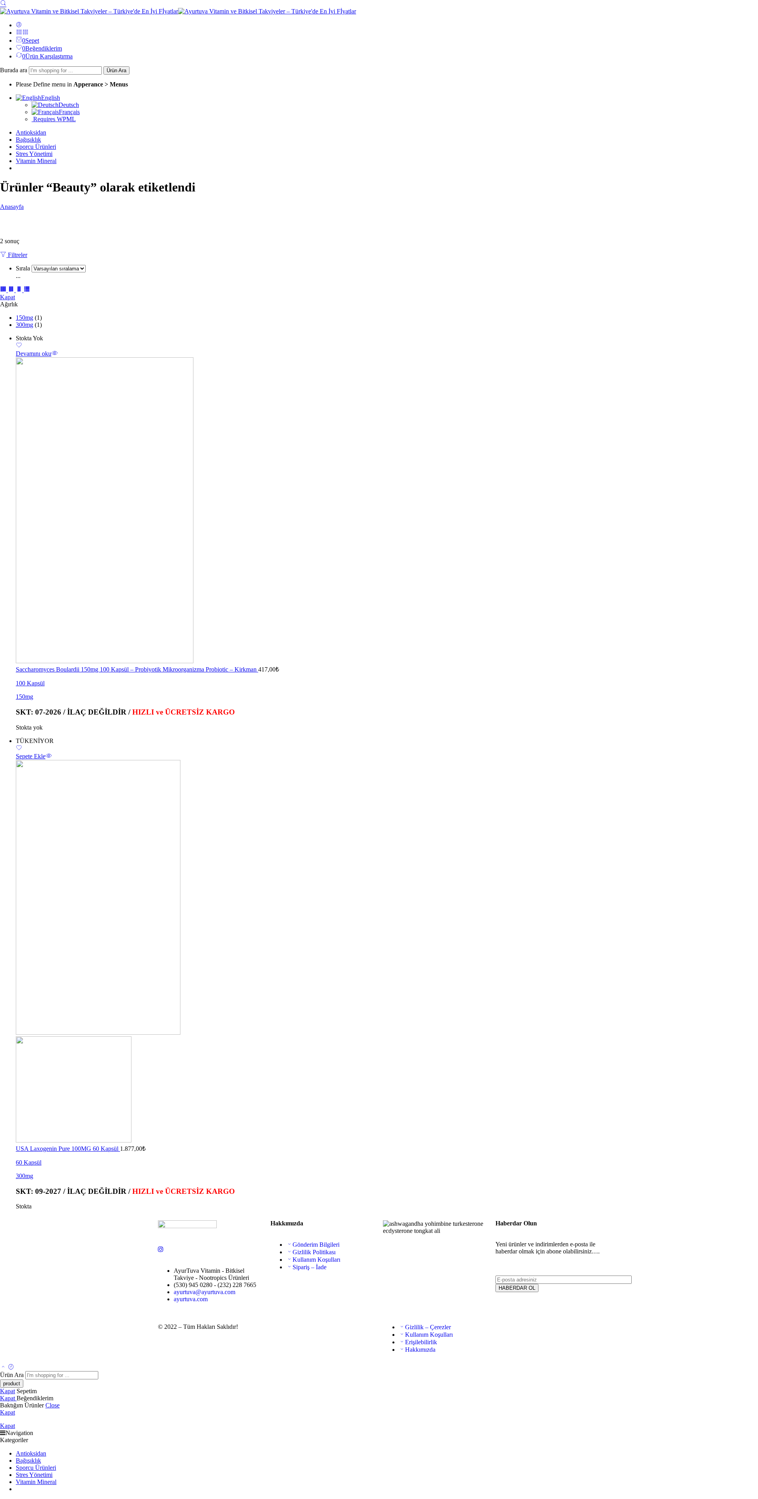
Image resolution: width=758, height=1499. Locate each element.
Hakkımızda (420, 1349)
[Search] (3, 3)
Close (52, 1405)
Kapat (7, 297)
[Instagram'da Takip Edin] (160, 1249)
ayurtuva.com (191, 1299)
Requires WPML (54, 119)
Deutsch (68, 104)
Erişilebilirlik (421, 1342)
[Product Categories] (19, 32)
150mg (24, 317)
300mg (24, 324)
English (50, 97)
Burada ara (14, 70)
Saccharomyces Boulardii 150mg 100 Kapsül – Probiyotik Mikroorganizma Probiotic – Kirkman (137, 669)
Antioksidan (31, 132)
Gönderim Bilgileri (316, 1244)
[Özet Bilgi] (54, 353)
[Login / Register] (19, 25)
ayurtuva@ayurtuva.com (204, 1292)
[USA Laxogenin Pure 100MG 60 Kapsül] (387, 952)
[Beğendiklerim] (19, 346)
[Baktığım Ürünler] (11, 1367)
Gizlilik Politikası (314, 1252)
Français (69, 112)
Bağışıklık (28, 139)
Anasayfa (12, 206)
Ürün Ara (116, 70)
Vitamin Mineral (36, 161)
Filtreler (16, 254)
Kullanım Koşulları (316, 1259)
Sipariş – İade (309, 1267)
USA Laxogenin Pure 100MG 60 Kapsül (68, 1148)
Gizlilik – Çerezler (428, 1327)
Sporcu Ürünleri (36, 146)
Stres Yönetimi (34, 153)
